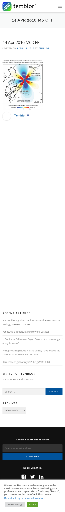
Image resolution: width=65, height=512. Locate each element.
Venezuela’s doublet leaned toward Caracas (25, 331)
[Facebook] (24, 476)
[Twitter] (32, 476)
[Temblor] (6, 115)
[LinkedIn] (41, 476)
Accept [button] (32, 504)
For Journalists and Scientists (18, 379)
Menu (59, 6)
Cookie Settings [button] (15, 504)
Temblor (43, 48)
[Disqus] (32, 176)
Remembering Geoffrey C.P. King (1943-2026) (26, 362)
